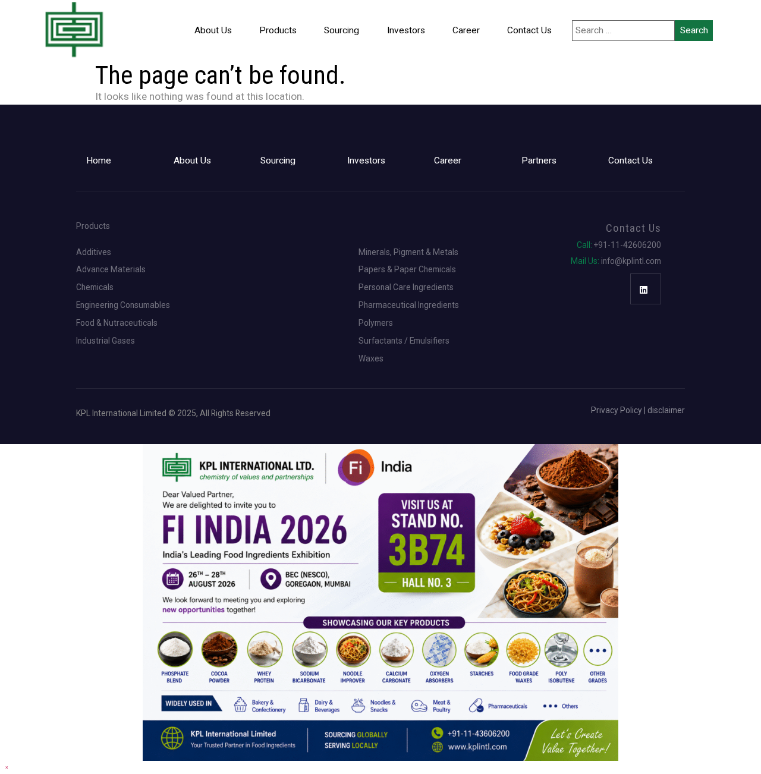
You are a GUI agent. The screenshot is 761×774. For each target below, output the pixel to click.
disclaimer (666, 410)
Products (278, 30)
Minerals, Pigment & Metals (408, 252)
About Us (213, 30)
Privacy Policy (616, 410)
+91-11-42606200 (619, 245)
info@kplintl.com (616, 261)
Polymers (376, 323)
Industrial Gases (105, 341)
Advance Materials (111, 270)
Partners (538, 160)
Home (98, 160)
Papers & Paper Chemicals (407, 270)
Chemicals (95, 288)
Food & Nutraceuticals (117, 323)
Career (466, 30)
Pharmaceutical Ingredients (409, 305)
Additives (93, 252)
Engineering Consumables (123, 305)
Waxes (371, 359)
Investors (406, 30)
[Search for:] (623, 30)
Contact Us (529, 30)
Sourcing (341, 30)
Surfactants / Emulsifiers (404, 341)
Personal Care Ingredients (406, 288)
